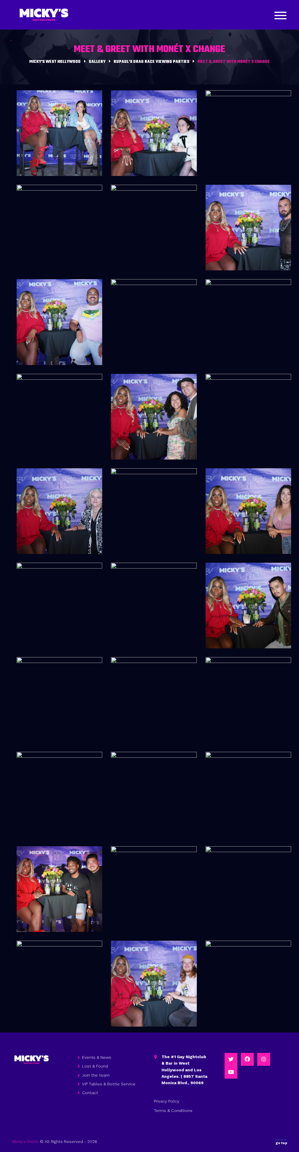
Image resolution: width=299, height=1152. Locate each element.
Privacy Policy (166, 1101)
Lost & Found (95, 1066)
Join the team (95, 1075)
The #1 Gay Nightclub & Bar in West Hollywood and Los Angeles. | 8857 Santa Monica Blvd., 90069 (184, 1069)
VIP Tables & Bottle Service (108, 1084)
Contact (90, 1092)
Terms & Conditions (173, 1110)
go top (281, 1143)
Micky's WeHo (25, 1141)
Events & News (96, 1057)
